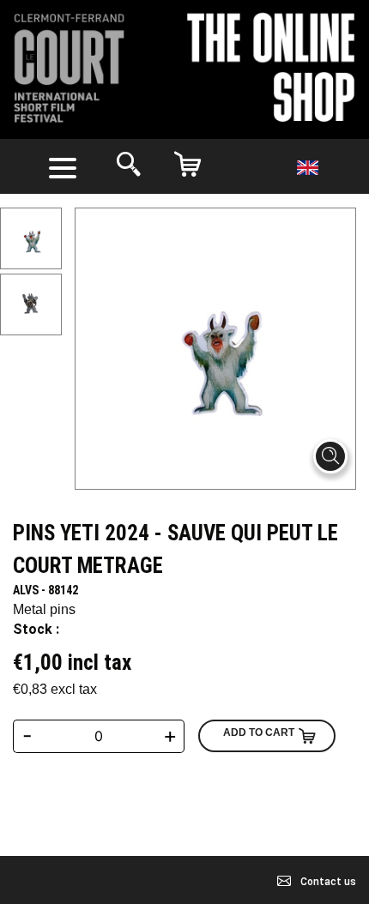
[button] (66, 166)
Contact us (327, 882)
